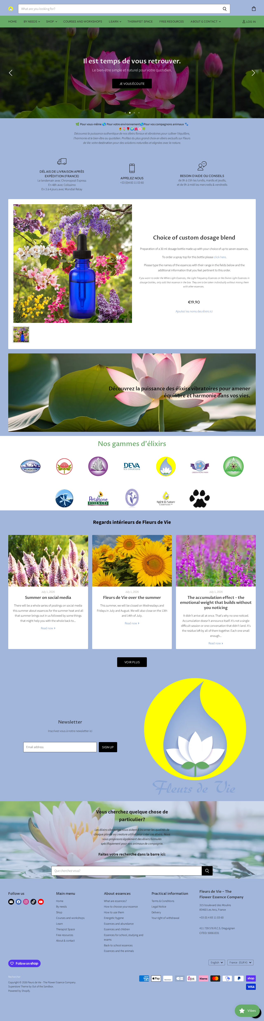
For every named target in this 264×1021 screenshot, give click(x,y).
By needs (31, 21)
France (239, 963)
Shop (50, 21)
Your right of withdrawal (165, 918)
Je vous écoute (100, 83)
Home (12, 21)
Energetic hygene (114, 918)
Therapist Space (140, 21)
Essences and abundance (119, 924)
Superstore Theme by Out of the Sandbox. (31, 986)
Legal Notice (159, 907)
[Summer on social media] (48, 561)
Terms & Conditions (163, 901)
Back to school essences (118, 945)
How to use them (114, 912)
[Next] (253, 73)
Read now (47, 628)
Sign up (108, 747)
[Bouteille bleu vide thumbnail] (21, 334)
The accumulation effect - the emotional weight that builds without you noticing (216, 602)
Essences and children (117, 929)
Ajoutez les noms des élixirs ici (194, 311)
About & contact (204, 21)
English (215, 963)
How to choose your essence (121, 907)
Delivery (156, 912)
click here (220, 257)
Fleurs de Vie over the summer (132, 597)
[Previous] (11, 73)
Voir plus (131, 662)
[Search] (224, 9)
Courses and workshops (82, 21)
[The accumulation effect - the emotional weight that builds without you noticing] (216, 561)
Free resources (171, 21)
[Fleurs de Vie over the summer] (132, 561)
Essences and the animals (119, 951)
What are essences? (115, 901)
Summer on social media (48, 597)
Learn (114, 21)
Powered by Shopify (19, 991)
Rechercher (14, 977)
